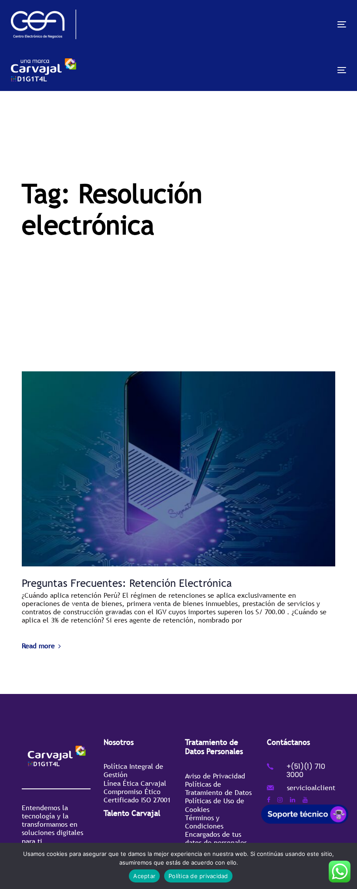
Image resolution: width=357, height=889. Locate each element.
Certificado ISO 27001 (137, 800)
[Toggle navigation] (290, 24)
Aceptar (144, 875)
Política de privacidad (198, 875)
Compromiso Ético (132, 792)
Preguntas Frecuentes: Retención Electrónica (127, 583)
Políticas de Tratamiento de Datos (218, 788)
